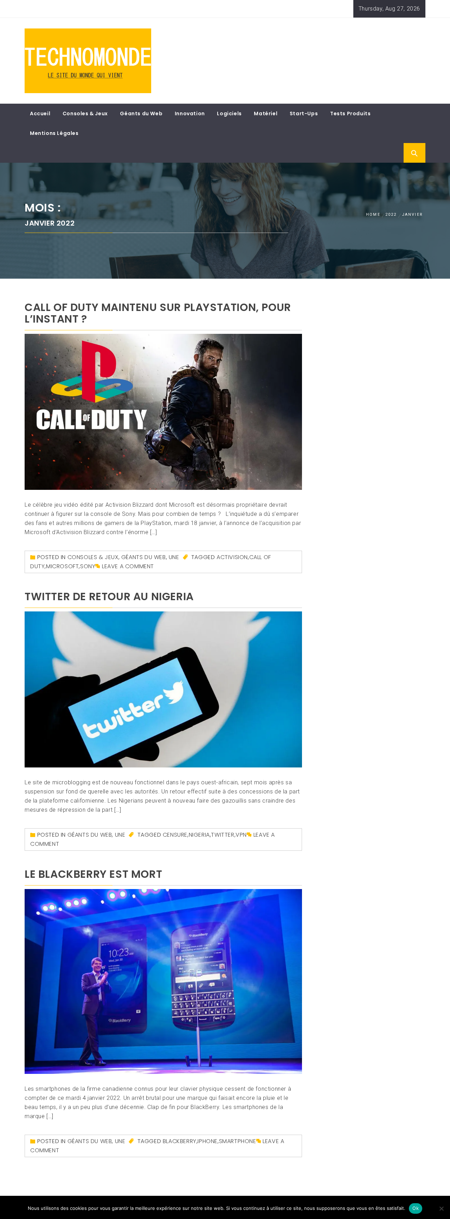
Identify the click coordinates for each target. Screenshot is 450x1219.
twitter (222, 835)
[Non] (441, 1208)
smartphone (237, 1141)
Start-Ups (304, 113)
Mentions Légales (54, 133)
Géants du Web (141, 113)
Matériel (265, 113)
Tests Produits (350, 113)
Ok (415, 1208)
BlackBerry (180, 1141)
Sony (87, 566)
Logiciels (229, 113)
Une (174, 557)
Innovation (190, 113)
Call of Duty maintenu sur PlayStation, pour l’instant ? (158, 313)
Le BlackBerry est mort (93, 874)
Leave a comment (128, 566)
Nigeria (199, 835)
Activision (232, 557)
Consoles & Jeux (85, 113)
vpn (241, 835)
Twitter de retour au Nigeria (109, 596)
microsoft (62, 566)
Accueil (40, 113)
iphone (208, 1141)
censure (175, 835)
